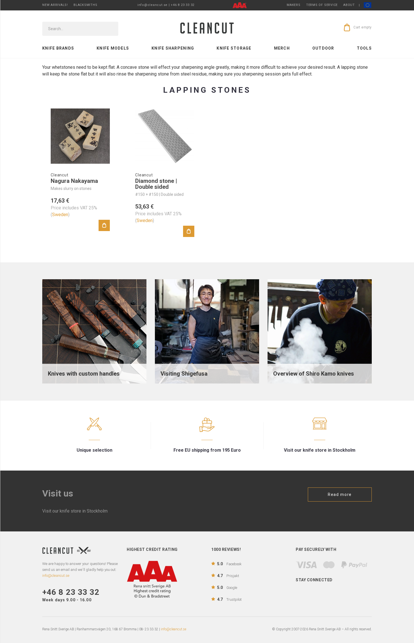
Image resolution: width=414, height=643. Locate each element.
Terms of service (322, 5)
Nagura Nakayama (74, 181)
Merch (282, 48)
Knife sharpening (173, 48)
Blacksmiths (85, 5)
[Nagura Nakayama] (80, 136)
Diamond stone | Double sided (156, 184)
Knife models (113, 48)
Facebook (229, 564)
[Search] (110, 29)
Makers (294, 5)
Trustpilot (229, 599)
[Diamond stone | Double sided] (164, 136)
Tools (364, 48)
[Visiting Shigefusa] (207, 331)
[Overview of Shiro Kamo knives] (320, 331)
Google (227, 587)
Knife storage (234, 48)
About (349, 5)
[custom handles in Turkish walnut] (94, 331)
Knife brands (58, 48)
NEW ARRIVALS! (55, 5)
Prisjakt (228, 575)
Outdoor (323, 48)
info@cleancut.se (173, 629)
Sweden (60, 214)
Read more (340, 494)
